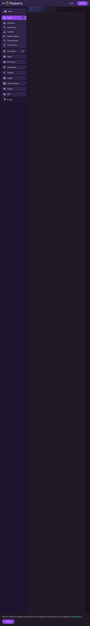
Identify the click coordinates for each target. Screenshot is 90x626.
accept (8, 621)
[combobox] (14, 99)
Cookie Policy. (76, 617)
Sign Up (82, 3)
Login (71, 3)
